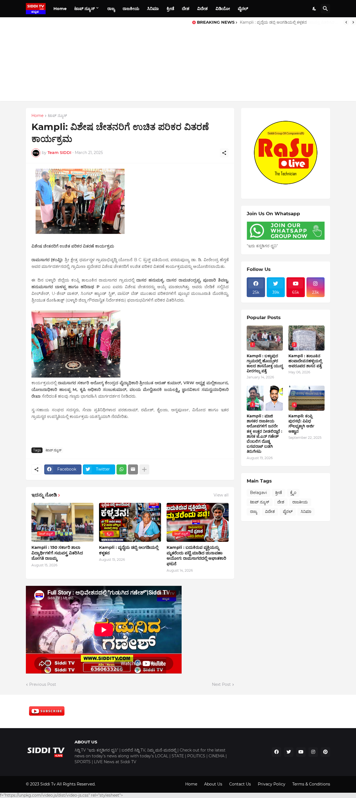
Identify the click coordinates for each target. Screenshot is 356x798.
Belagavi (258, 492)
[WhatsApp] (122, 469)
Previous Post (42, 684)
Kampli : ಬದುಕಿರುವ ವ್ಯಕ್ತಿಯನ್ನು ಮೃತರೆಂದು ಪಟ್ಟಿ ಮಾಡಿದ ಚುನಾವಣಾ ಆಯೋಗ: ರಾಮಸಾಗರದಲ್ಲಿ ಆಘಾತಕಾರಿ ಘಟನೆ (196, 555)
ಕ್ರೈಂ (293, 492)
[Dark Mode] (314, 8)
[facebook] (276, 752)
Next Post (221, 684)
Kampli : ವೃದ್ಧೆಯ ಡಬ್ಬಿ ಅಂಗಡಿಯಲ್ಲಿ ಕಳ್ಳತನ (128, 550)
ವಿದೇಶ (202, 8)
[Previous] (346, 22)
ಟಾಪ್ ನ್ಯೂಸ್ (84, 8)
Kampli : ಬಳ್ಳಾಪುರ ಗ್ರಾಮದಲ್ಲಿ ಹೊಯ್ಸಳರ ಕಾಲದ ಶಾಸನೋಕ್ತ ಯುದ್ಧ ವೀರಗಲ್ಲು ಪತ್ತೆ (265, 363)
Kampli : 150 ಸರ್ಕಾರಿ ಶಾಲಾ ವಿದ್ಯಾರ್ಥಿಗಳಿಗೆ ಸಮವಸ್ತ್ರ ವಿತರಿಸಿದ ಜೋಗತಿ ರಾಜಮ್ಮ (290, 22)
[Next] (353, 22)
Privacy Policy (271, 784)
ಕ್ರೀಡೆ (170, 8)
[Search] (325, 8)
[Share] (224, 152)
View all (221, 495)
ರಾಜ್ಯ (111, 8)
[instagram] (313, 752)
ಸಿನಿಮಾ (153, 8)
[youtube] (301, 752)
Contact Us (240, 784)
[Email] (133, 469)
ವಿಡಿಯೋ (223, 8)
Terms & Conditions (311, 784)
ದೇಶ (185, 8)
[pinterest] (325, 752)
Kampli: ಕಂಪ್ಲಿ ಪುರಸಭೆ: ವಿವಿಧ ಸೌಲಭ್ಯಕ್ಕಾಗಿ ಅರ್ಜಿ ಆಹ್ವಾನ (301, 423)
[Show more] (144, 469)
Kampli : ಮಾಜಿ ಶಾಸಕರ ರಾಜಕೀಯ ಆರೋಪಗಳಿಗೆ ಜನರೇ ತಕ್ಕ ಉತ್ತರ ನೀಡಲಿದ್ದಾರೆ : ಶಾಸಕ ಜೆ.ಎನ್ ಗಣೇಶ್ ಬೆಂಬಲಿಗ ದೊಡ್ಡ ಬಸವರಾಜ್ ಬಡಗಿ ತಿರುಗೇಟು (264, 433)
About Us (213, 784)
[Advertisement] (96, 59)
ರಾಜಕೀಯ (131, 8)
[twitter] (288, 752)
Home (59, 8)
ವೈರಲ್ (243, 8)
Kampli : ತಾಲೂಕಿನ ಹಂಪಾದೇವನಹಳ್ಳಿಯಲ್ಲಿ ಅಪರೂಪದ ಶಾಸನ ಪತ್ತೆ (305, 360)
